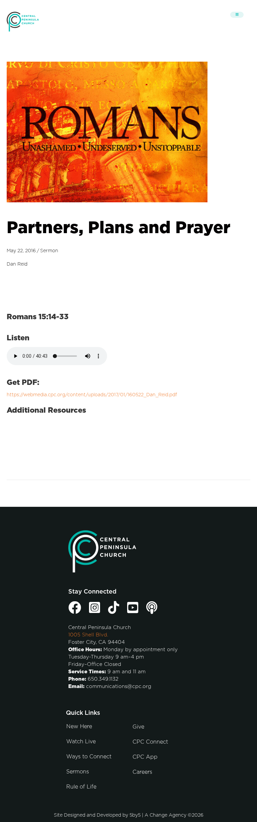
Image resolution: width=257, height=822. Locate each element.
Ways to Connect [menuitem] (88, 756)
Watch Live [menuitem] (81, 741)
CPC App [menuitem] (145, 757)
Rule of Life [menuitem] (81, 787)
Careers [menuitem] (142, 772)
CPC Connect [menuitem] (150, 742)
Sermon (49, 251)
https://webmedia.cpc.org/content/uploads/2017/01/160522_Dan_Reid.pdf (92, 395)
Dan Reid (17, 264)
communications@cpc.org (118, 686)
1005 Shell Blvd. (88, 634)
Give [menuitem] (138, 727)
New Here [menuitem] (79, 726)
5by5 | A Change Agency (158, 815)
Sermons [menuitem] (77, 771)
